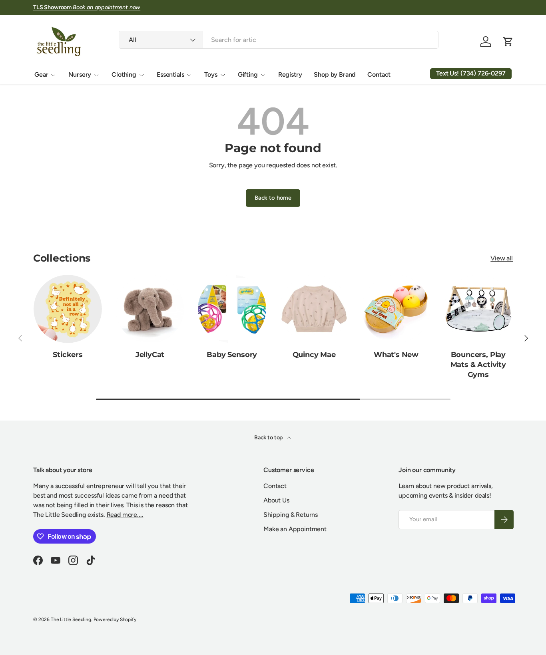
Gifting (248, 74)
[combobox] (278, 39)
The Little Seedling (71, 619)
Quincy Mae (314, 354)
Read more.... (125, 514)
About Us (276, 500)
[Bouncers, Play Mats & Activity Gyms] (478, 309)
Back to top (269, 437)
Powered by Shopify (115, 619)
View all (501, 258)
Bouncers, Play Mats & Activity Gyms (478, 364)
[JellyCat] (150, 309)
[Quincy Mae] (314, 309)
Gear (41, 74)
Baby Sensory (232, 354)
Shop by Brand (334, 74)
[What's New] (396, 309)
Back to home (273, 197)
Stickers (68, 354)
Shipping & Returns (290, 514)
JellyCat (150, 354)
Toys (210, 74)
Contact (379, 74)
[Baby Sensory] (232, 309)
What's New (396, 354)
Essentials (170, 74)
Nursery (79, 74)
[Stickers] (68, 309)
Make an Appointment (295, 529)
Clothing (124, 74)
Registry (290, 74)
